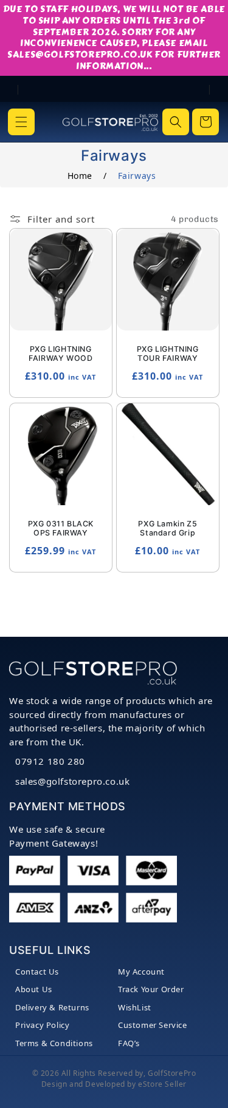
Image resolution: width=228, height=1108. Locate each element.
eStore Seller (162, 1084)
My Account (141, 971)
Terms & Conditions (54, 1043)
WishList (134, 1007)
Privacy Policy (42, 1024)
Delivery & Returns (52, 1007)
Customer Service (152, 1024)
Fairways (137, 175)
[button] (21, 122)
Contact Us (37, 971)
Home (79, 175)
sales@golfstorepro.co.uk (72, 781)
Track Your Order (151, 989)
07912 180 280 (50, 761)
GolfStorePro (172, 1073)
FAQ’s (129, 1043)
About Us (33, 989)
